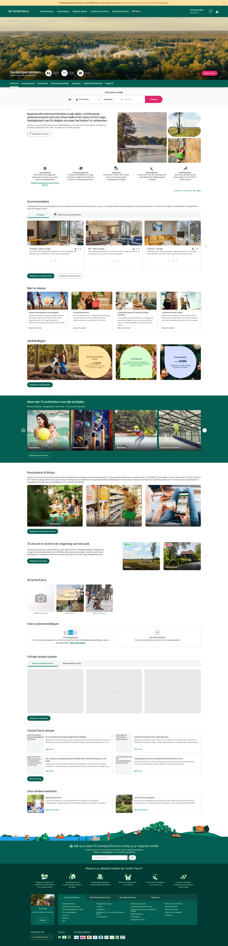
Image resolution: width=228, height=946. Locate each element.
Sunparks (168, 915)
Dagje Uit (109, 83)
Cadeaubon (100, 909)
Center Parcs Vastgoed (173, 912)
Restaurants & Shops (60, 83)
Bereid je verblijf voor (138, 904)
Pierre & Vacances (171, 909)
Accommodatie (28, 83)
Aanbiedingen (63, 11)
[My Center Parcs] (217, 11)
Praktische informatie (92, 83)
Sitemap (65, 918)
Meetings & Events (120, 11)
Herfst (138, 11)
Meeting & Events (171, 907)
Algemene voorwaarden (71, 907)
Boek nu (165, 3)
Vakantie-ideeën (80, 11)
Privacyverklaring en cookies (72, 909)
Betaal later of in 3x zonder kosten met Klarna (110, 913)
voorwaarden (106, 852)
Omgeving (76, 83)
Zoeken (153, 99)
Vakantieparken (47, 11)
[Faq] (210, 11)
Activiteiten (43, 83)
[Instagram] (69, 937)
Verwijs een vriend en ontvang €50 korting (143, 910)
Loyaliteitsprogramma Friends (141, 907)
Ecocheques (135, 917)
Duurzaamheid (101, 917)
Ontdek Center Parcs (99, 11)
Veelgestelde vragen (104, 904)
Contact (99, 907)
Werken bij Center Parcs (173, 904)
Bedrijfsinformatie (68, 904)
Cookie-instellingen (69, 912)
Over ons (65, 915)
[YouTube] (64, 937)
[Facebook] (59, 937)
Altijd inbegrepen (137, 914)
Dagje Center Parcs (138, 920)
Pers (64, 921)
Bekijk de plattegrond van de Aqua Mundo (45, 184)
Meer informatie (77, 643)
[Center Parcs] (19, 11)
